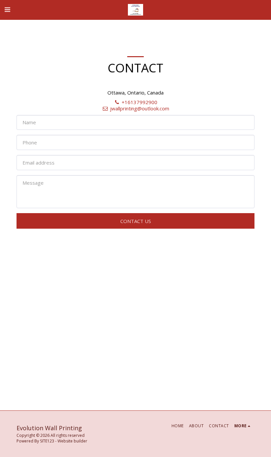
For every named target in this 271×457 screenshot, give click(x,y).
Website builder (72, 441)
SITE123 (47, 441)
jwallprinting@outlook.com (139, 108)
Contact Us (135, 221)
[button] (7, 9)
